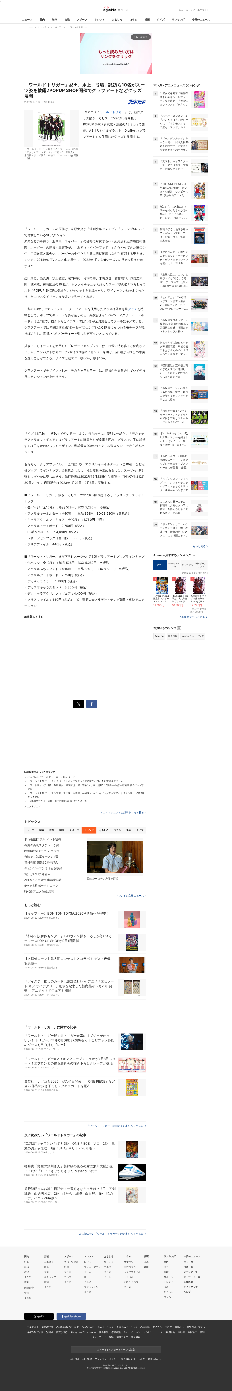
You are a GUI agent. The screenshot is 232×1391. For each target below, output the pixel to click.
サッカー (69, 1271)
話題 (146, 1267)
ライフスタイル (132, 1271)
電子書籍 (135, 1337)
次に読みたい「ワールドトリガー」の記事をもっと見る (111, 1233)
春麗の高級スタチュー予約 (41, 845)
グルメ (87, 1281)
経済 (26, 1267)
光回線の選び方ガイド (67, 1327)
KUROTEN (47, 1327)
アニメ (160, 564)
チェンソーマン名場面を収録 (43, 868)
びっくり (108, 1261)
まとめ (27, 1277)
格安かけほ (62, 1332)
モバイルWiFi (77, 1332)
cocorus (91, 1332)
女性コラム (130, 1267)
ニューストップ (187, 9)
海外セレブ (50, 1277)
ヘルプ (187, 1291)
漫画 (147, 19)
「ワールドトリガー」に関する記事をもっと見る (115, 1125)
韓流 (46, 1281)
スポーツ (82, 19)
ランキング (178, 19)
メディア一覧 (191, 1271)
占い (126, 1332)
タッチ (132, 309)
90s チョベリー (132, 1281)
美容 (202, 1332)
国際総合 (29, 1287)
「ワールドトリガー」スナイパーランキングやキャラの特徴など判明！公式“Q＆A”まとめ (75, 781)
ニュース (27, 19)
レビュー (89, 1261)
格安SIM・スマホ (196, 1327)
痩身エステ (122, 1337)
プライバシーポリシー (106, 1359)
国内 (42, 19)
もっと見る (199, 546)
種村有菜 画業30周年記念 (41, 862)
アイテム (157, 1327)
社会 (26, 1261)
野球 (66, 1267)
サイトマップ (191, 1286)
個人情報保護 (128, 1359)
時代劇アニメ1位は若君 (39, 891)
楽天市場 (172, 636)
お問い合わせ (155, 1359)
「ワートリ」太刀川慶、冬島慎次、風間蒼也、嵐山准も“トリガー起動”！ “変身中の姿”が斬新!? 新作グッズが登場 (86, 787)
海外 (54, 19)
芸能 (67, 19)
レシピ (146, 1332)
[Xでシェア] (78, 704)
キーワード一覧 (192, 1277)
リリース (188, 1261)
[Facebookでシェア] (91, 704)
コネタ (107, 1267)
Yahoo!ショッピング (193, 636)
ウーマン (135, 1332)
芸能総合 (49, 1261)
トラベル (128, 1277)
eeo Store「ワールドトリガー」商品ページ (51, 777)
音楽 (46, 1271)
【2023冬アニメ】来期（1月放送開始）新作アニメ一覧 (57, 800)
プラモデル (187, 564)
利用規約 (87, 1359)
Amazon (159, 636)
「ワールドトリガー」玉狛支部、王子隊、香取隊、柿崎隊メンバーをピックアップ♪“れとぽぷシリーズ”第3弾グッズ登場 (86, 795)
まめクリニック (105, 1327)
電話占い (179, 1327)
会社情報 (75, 1359)
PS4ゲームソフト (200, 565)
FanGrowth (88, 1327)
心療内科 (145, 1327)
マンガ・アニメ (92, 1267)
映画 (46, 1267)
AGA (111, 1337)
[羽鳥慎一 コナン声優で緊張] (115, 857)
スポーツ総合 (71, 1261)
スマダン (128, 1261)
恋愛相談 (116, 1332)
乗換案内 (170, 1332)
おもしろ (117, 19)
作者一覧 (188, 1267)
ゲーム (87, 1271)
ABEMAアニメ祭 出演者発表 (43, 880)
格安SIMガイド (35, 1332)
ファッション (91, 1286)
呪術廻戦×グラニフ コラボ (41, 851)
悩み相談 (103, 1332)
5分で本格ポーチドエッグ (41, 885)
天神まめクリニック (126, 1327)
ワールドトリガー (112, 112)
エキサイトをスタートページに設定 (116, 1349)
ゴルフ (67, 1277)
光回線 (49, 1332)
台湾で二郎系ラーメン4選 (41, 856)
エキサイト (203, 9)
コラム (133, 19)
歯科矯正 (192, 1332)
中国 (26, 1292)
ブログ (168, 1327)
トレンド (100, 19)
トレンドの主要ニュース (130, 895)
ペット (107, 1277)
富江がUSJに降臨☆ (37, 874)
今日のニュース (201, 19)
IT (85, 1277)
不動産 (181, 1332)
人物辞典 (188, 1281)
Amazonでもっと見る (192, 616)
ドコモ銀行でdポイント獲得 (42, 839)
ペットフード (99, 1337)
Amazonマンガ (173, 565)
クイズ (161, 19)
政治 (26, 1271)
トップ (30, 830)
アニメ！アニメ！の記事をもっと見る (122, 812)
